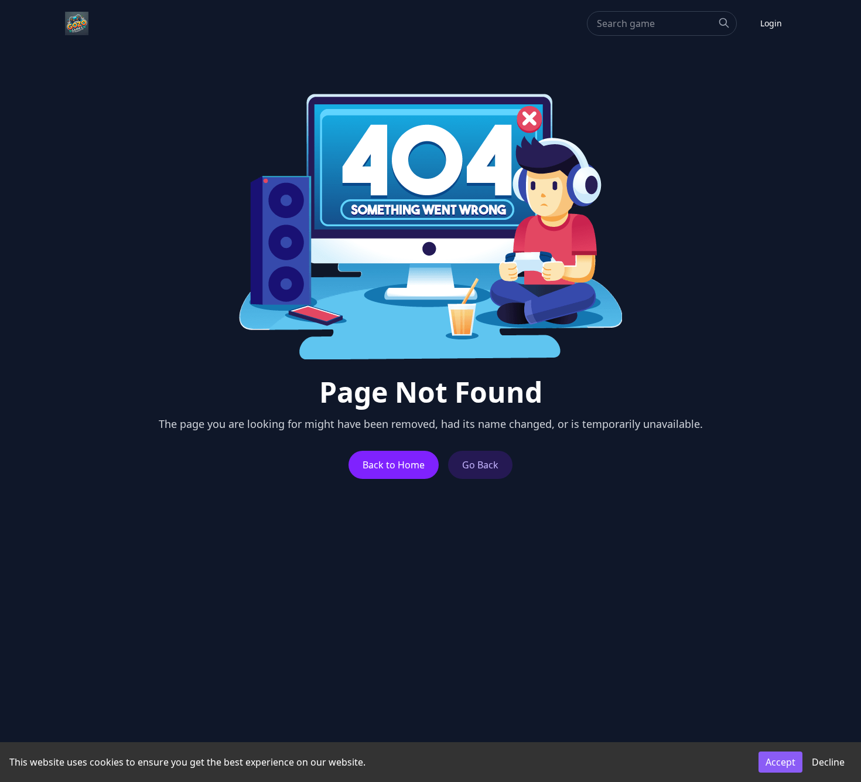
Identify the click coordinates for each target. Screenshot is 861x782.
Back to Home (394, 464)
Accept (780, 762)
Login (771, 23)
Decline (828, 762)
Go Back (480, 464)
